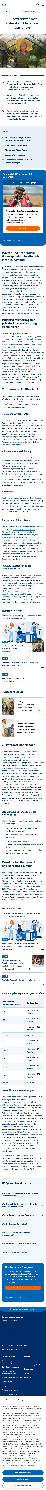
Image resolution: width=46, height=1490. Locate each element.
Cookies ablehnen (23, 1479)
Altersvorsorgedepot (9, 1394)
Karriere (27, 1373)
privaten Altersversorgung (24, 529)
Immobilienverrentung (11, 596)
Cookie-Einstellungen (23, 1485)
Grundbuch (7, 594)
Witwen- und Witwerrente (13, 1105)
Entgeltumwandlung (11, 372)
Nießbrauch (7, 591)
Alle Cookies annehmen (23, 1473)
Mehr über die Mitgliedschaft (12, 1349)
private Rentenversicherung (20, 474)
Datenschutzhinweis (18, 1465)
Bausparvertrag (8, 540)
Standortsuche (29, 1369)
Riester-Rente (8, 532)
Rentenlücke (7, 307)
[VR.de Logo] (12, 4)
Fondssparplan (8, 537)
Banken (26, 1361)
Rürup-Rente (10, 545)
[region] (23, 1443)
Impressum (30, 1465)
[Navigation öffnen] (43, 5)
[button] (23, 228)
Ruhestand (36, 339)
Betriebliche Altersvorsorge (11, 1367)
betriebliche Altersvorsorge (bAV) (16, 426)
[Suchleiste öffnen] (38, 4)
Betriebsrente (23, 369)
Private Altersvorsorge (10, 1390)
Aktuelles (27, 1377)
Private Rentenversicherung (12, 1378)
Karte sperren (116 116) (32, 1365)
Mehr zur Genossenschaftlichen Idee (14, 1345)
